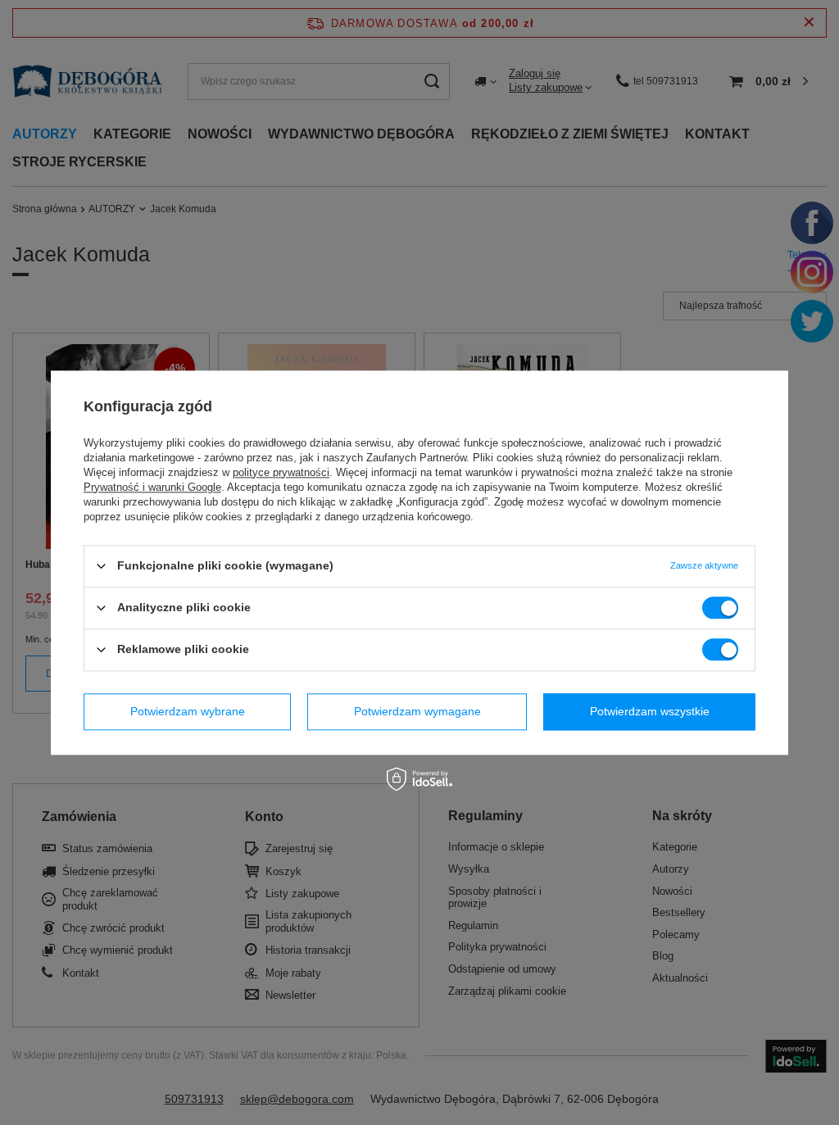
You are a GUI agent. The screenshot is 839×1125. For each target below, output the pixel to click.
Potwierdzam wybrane (187, 711)
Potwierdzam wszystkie (650, 711)
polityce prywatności (281, 472)
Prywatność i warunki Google (152, 487)
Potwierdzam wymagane (417, 711)
